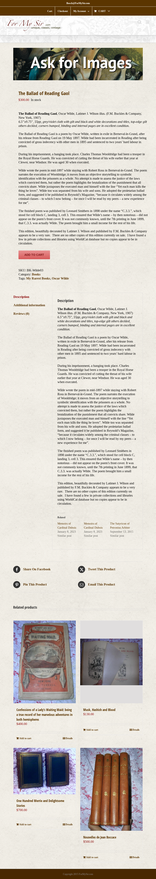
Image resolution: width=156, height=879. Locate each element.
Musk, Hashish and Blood (99, 710)
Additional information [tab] (29, 305)
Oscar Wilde (60, 278)
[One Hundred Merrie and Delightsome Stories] (44, 771)
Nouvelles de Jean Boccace (99, 837)
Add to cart (34, 254)
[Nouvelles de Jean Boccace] (111, 789)
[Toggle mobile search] (140, 22)
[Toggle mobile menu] (148, 22)
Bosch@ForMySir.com (78, 3)
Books (36, 274)
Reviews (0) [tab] (21, 313)
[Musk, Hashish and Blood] (111, 662)
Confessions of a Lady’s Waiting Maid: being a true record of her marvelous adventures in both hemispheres (44, 715)
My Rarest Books (38, 278)
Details (69, 738)
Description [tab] (21, 297)
